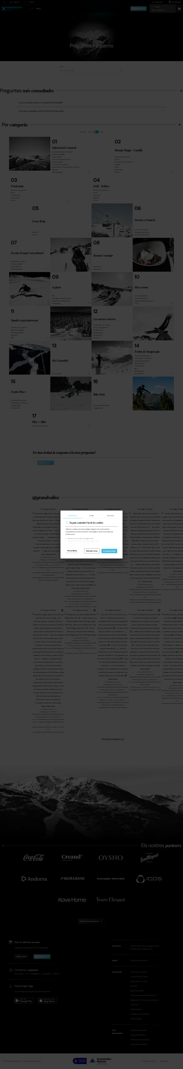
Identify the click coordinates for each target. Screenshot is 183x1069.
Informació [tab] (110, 516)
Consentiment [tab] (72, 516)
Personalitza (72, 551)
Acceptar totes (109, 551)
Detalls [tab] (91, 516)
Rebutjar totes (92, 551)
